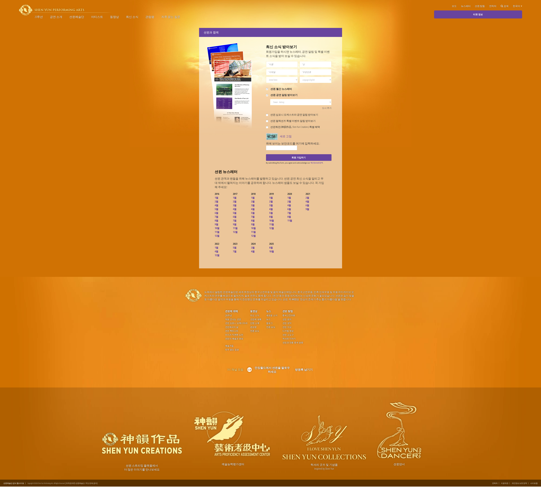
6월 (216, 213)
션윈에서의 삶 (231, 327)
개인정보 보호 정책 (519, 483)
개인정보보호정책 (316, 163)
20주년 (39, 17)
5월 (216, 209)
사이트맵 (534, 483)
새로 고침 (286, 136)
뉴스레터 (466, 6)
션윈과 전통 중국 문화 (292, 342)
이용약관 (504, 483)
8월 (216, 220)
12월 (217, 235)
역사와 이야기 (289, 338)
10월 (217, 228)
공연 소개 (56, 17)
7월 (216, 216)
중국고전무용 (288, 315)
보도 (454, 6)
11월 (217, 232)
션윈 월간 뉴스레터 (281, 88)
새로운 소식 (271, 315)
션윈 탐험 (480, 6)
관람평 (149, 17)
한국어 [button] (516, 6)
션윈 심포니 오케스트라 (236, 323)
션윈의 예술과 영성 (234, 338)
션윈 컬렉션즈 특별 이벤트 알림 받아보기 (293, 120)
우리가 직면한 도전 (234, 334)
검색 (506, 6)
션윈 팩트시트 (231, 331)
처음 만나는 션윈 (233, 319)
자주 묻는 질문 (170, 17)
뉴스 (268, 311)
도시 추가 (327, 108)
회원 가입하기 (299, 157)
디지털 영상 (288, 331)
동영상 (114, 17)
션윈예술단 (76, 17)
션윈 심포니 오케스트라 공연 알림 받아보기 (294, 114)
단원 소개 (254, 323)
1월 (216, 197)
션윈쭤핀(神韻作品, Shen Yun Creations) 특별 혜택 (295, 127)
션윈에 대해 (231, 311)
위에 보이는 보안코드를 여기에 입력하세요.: (293, 143)
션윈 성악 (286, 323)
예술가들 (229, 345)
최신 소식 (132, 17)
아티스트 (97, 17)
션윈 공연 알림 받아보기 (284, 95)
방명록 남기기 (304, 369)
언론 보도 (254, 331)
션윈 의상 (286, 327)
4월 (216, 205)
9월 (216, 224)
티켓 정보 (478, 14)
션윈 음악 (286, 319)
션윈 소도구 (288, 334)
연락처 (492, 6)
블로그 (269, 323)
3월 (235, 205)
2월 (216, 201)
